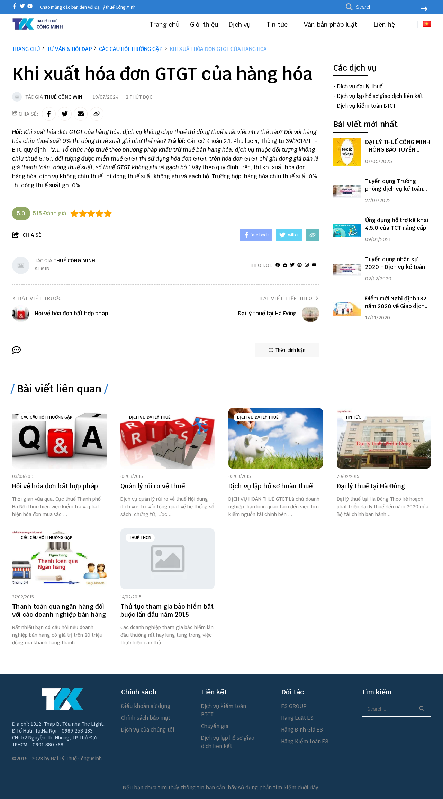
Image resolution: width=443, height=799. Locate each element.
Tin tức (278, 24)
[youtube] (30, 6)
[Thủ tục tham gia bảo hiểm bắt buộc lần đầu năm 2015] (167, 558)
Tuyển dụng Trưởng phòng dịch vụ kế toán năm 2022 (394, 189)
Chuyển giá (214, 726)
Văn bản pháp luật (331, 24)
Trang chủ (165, 24)
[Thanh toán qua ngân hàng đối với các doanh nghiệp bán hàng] (59, 558)
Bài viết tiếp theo (286, 298)
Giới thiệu (204, 24)
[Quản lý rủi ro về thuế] (167, 438)
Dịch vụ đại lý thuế (360, 86)
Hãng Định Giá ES (302, 729)
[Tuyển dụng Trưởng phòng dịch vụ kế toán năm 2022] (347, 191)
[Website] (285, 265)
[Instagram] (307, 265)
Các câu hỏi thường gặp (46, 417)
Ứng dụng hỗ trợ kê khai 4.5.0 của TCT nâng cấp (396, 224)
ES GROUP (294, 706)
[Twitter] (292, 265)
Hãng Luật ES (297, 718)
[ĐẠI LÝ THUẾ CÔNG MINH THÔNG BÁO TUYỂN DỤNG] (347, 152)
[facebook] (14, 6)
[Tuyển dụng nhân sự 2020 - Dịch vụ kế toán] (347, 269)
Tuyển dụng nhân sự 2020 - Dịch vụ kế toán (395, 263)
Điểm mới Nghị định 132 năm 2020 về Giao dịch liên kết (395, 306)
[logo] (38, 29)
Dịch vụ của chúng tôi (147, 729)
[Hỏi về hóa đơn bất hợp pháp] (59, 438)
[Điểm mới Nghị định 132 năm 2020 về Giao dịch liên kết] (347, 309)
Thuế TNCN (140, 538)
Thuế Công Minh (65, 97)
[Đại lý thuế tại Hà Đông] (384, 438)
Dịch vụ (240, 24)
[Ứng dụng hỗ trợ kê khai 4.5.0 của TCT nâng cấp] (347, 230)
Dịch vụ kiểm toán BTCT (366, 106)
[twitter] (22, 6)
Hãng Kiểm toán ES (304, 741)
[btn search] (424, 9)
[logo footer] (62, 699)
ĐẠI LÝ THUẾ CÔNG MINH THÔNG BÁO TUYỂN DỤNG (397, 149)
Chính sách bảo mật (145, 718)
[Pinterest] (299, 265)
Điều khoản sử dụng (145, 706)
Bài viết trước (40, 298)
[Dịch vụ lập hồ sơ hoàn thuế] (275, 438)
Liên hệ (384, 24)
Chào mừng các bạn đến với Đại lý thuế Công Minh (88, 7)
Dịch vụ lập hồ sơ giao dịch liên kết (380, 96)
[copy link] (96, 114)
